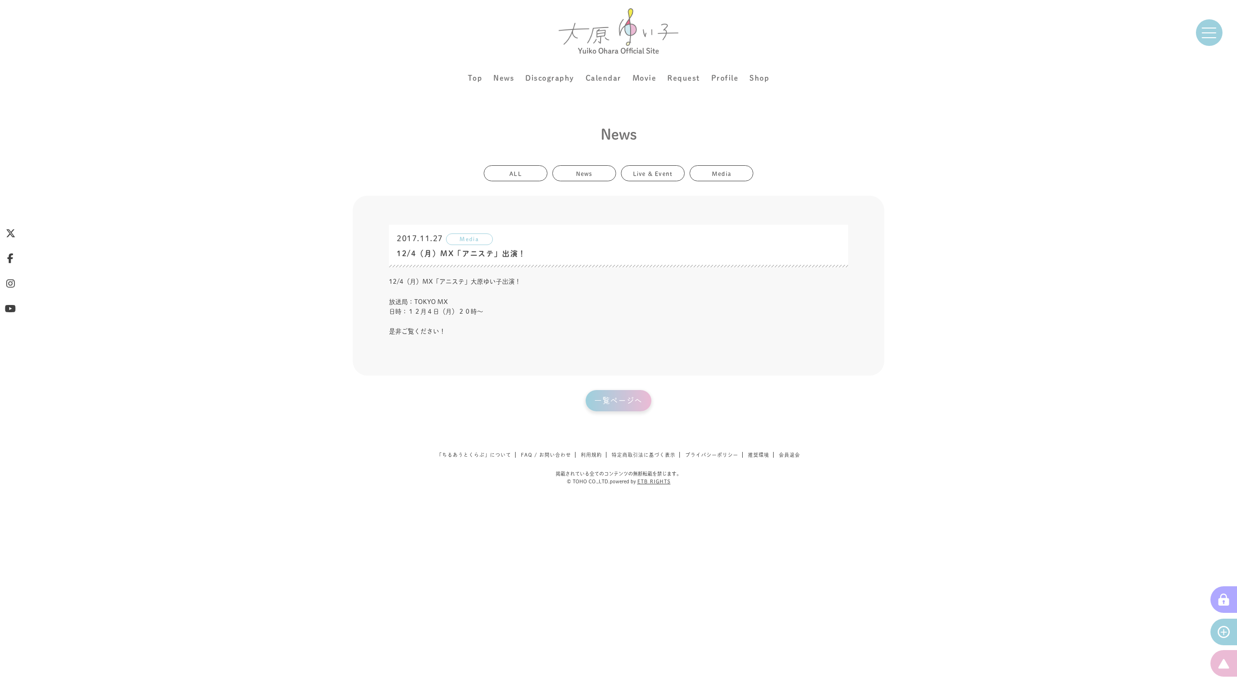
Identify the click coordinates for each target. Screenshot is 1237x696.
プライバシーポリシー (711, 454)
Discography (550, 78)
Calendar (603, 78)
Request (683, 78)
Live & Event (653, 173)
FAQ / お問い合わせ (546, 454)
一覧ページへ (618, 400)
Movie (645, 78)
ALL (515, 173)
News (503, 78)
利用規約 (591, 454)
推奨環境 (758, 454)
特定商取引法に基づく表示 (644, 454)
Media (721, 173)
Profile (725, 78)
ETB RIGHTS (654, 481)
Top (475, 78)
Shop (759, 78)
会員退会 (789, 454)
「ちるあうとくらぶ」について (474, 454)
